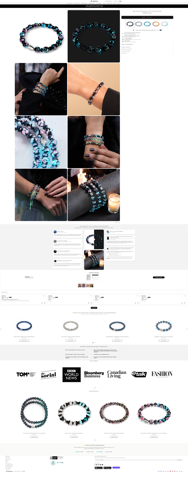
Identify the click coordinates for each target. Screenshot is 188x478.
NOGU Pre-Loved (8, 463)
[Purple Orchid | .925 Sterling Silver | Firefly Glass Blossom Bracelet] (138, 24)
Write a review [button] (159, 277)
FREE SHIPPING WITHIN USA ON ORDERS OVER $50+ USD (94, 6)
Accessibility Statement (9, 465)
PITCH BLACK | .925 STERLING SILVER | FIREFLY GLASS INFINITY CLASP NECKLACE (154, 433)
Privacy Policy (7, 469)
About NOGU (7, 457)
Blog (6, 462)
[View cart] (122, 1)
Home (66, 9)
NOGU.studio (94, 1)
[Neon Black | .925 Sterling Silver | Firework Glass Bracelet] (74, 413)
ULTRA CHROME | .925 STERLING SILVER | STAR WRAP (34, 433)
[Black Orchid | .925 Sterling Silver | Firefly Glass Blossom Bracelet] (130, 24)
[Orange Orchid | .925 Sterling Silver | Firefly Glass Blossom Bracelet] (156, 24)
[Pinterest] (100, 464)
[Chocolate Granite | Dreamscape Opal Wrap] (114, 413)
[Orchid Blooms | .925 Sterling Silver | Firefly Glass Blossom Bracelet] (164, 24)
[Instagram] (98, 464)
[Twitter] (96, 464)
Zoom (117, 222)
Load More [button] (94, 307)
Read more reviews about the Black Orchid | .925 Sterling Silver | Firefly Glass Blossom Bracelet (119, 258)
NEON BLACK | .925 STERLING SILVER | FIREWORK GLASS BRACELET (74, 433)
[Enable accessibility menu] (120, 1)
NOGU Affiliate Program (9, 464)
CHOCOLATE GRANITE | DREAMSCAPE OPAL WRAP (114, 433)
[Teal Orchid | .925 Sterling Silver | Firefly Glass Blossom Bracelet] (147, 24)
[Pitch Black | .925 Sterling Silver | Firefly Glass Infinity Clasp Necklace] (154, 413)
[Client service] (115, 1)
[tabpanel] (130, 24)
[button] (89, 277)
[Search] (114, 1)
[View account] (117, 1)
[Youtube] (102, 464)
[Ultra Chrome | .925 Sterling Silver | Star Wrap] (34, 413)
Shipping (6, 461)
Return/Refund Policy (8, 466)
